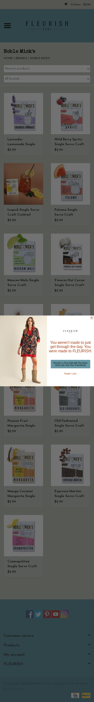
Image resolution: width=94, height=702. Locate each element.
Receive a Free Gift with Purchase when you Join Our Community (70, 364)
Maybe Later (70, 373)
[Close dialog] (91, 317)
